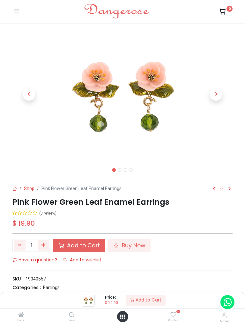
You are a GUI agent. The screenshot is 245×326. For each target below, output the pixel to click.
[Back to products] (222, 189)
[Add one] (43, 245)
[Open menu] (122, 317)
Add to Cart (147, 300)
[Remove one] (20, 245)
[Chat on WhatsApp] (227, 302)
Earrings (51, 287)
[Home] (21, 315)
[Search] (72, 315)
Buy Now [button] (132, 245)
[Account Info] (224, 315)
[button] (29, 94)
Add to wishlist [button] (85, 260)
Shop (29, 188)
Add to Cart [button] (82, 245)
